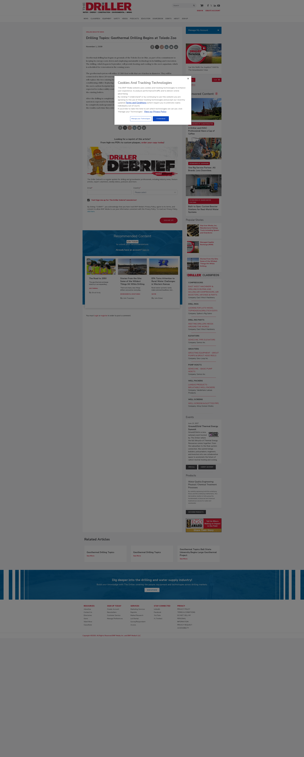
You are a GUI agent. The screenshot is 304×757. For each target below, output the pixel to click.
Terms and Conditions (136, 102)
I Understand (160, 119)
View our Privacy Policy (155, 111)
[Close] (188, 78)
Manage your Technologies (140, 119)
